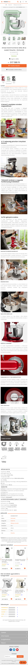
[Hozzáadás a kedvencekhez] (12, 548)
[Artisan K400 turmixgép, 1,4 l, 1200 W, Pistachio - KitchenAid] (7, 552)
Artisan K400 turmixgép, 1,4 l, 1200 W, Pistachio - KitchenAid (7, 560)
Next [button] (27, 559)
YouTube (17, 649)
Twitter (14, 649)
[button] (2, 22)
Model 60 (13, 520)
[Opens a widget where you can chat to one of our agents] (23, 662)
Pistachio (13, 533)
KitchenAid (13, 518)
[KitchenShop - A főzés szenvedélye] (7, 1)
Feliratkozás (20, 656)
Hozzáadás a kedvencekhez (15, 69)
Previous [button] (1, 559)
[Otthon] (6, 5)
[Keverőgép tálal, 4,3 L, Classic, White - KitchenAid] (7, 583)
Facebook (10, 649)
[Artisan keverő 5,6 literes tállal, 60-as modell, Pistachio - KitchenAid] (14, 22)
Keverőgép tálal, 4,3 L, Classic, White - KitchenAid (7, 591)
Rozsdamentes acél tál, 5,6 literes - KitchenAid (20, 560)
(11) (8, 594)
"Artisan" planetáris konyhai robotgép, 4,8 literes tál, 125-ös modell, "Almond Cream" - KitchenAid (20, 592)
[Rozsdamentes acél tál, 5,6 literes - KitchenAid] (20, 552)
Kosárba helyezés (15, 65)
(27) (21, 594)
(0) (21, 564)
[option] (7, 558)
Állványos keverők (14, 523)
